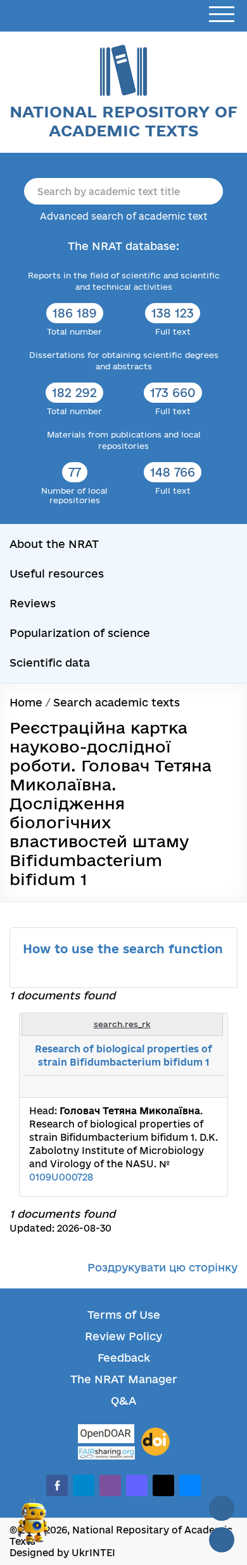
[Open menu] (221, 14)
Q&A (123, 1401)
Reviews (33, 603)
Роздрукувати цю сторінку (162, 1267)
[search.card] (166, 1086)
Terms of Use (123, 1315)
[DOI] (155, 1442)
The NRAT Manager (123, 1379)
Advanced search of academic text (124, 216)
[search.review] (194, 1086)
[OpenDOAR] (106, 1435)
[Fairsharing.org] (106, 1453)
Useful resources (57, 574)
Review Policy (123, 1336)
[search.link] (180, 1086)
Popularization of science (80, 633)
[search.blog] (208, 1086)
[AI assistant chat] (33, 1526)
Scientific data (50, 663)
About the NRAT (54, 544)
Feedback (124, 1358)
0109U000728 (61, 1177)
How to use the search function (123, 949)
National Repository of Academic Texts (124, 121)
